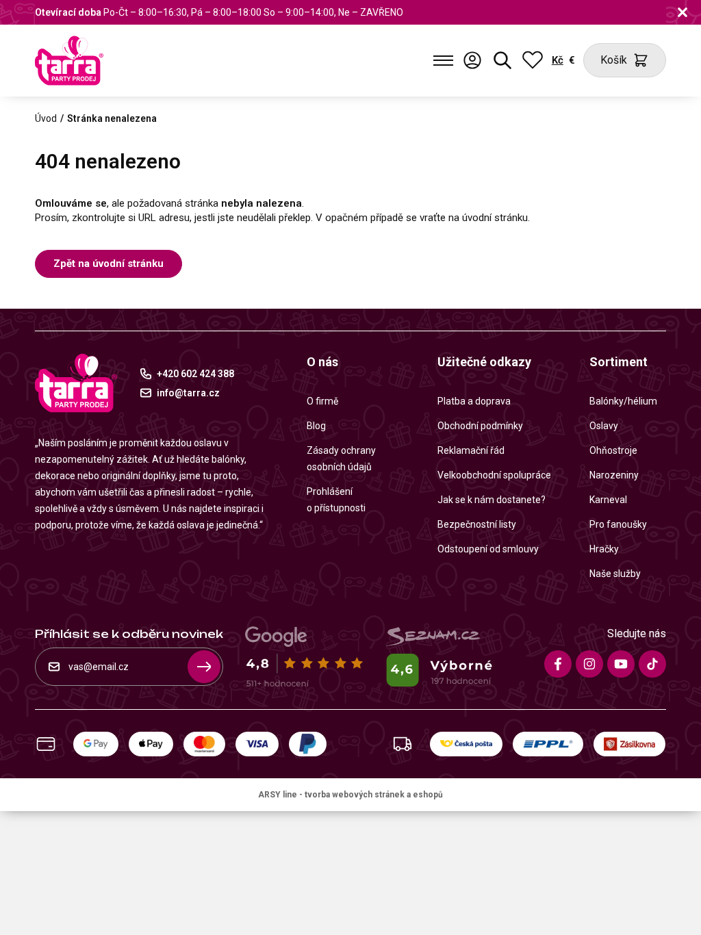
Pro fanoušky (618, 524)
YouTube (621, 664)
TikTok (652, 664)
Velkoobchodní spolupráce (494, 475)
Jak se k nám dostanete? (491, 499)
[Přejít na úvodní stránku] (69, 61)
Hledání (502, 60)
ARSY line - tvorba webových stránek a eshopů (350, 794)
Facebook (558, 664)
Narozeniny (614, 475)
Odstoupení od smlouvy (488, 548)
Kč (557, 60)
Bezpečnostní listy (476, 524)
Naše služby (615, 573)
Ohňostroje (613, 450)
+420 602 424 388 (195, 373)
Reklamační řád (471, 450)
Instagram (589, 664)
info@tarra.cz (188, 392)
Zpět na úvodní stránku (108, 263)
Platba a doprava (474, 401)
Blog (316, 425)
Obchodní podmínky (480, 425)
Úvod (46, 118)
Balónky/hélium (623, 401)
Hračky (604, 548)
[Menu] (443, 60)
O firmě (322, 401)
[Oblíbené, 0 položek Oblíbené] (533, 60)
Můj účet (472, 60)
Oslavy (603, 425)
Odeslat (204, 666)
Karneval (608, 499)
